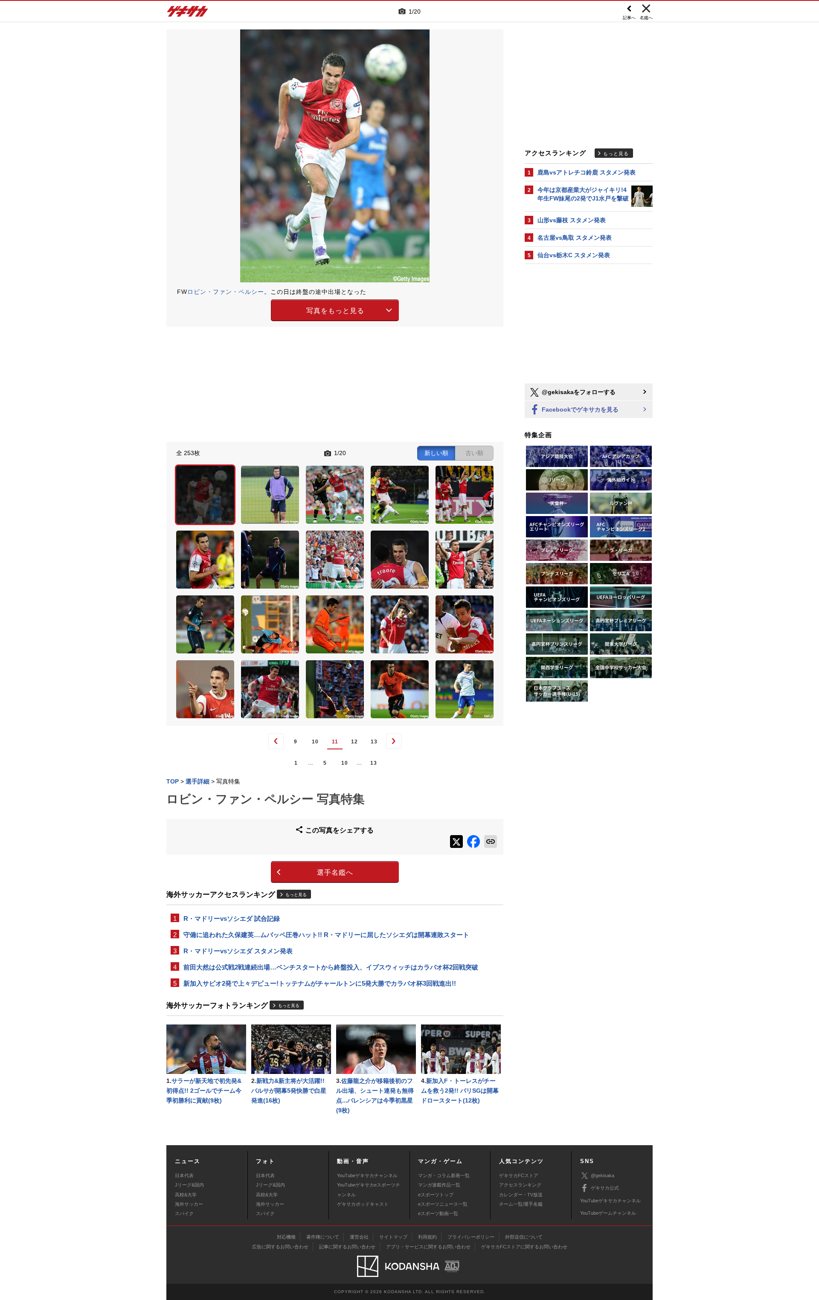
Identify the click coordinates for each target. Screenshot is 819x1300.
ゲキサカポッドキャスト (363, 1204)
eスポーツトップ (435, 1194)
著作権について (322, 1236)
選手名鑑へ (335, 872)
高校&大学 (186, 1194)
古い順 (474, 453)
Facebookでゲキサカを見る (579, 409)
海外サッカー (189, 1204)
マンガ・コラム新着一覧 (444, 1175)
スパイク (184, 1213)
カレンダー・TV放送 (521, 1194)
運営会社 (359, 1236)
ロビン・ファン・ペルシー (225, 291)
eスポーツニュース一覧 (443, 1204)
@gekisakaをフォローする (578, 392)
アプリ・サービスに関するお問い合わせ (428, 1246)
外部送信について (524, 1236)
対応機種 (286, 1236)
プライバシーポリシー (470, 1236)
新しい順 (436, 453)
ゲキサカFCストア (518, 1175)
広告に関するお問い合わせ (280, 1246)
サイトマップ (393, 1236)
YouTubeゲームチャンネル (608, 1213)
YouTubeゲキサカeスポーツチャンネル (368, 1189)
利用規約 (427, 1236)
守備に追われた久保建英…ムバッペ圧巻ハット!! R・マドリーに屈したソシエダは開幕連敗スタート (326, 934)
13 (374, 742)
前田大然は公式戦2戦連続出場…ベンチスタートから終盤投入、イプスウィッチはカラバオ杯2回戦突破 (330, 967)
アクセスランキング (520, 1184)
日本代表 (184, 1175)
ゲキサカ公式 (605, 1187)
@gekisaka (602, 1175)
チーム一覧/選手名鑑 (521, 1204)
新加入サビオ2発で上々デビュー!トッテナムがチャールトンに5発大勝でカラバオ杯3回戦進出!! (319, 983)
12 (354, 742)
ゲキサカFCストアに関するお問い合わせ (524, 1246)
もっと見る (296, 894)
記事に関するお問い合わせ (347, 1246)
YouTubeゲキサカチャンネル (367, 1175)
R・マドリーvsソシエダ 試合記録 (231, 918)
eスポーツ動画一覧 (438, 1213)
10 (315, 742)
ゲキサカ (187, 13)
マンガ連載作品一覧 (439, 1184)
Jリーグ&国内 (189, 1184)
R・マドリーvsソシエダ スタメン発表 (238, 951)
